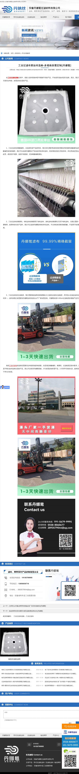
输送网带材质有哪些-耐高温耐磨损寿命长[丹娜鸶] (26, 611)
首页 (12, 53)
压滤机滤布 (31, 17)
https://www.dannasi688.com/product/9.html (29, 70)
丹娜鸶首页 (6, 17)
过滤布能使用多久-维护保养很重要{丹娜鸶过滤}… (16, 681)
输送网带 (44, 17)
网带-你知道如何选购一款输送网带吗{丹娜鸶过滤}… (17, 674)
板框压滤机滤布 (14, 659)
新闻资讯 (17, 53)
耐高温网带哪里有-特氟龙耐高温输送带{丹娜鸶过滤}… (18, 677)
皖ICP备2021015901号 (61, 773)
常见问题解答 (26, 53)
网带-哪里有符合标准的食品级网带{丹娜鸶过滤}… (16, 685)
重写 (70, 723)
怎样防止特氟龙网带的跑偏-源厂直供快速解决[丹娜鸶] (27, 606)
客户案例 (68, 17)
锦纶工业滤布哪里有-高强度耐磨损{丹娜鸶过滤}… (16, 670)
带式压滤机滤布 (18, 17)
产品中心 (56, 17)
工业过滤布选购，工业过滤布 (24, 616)
